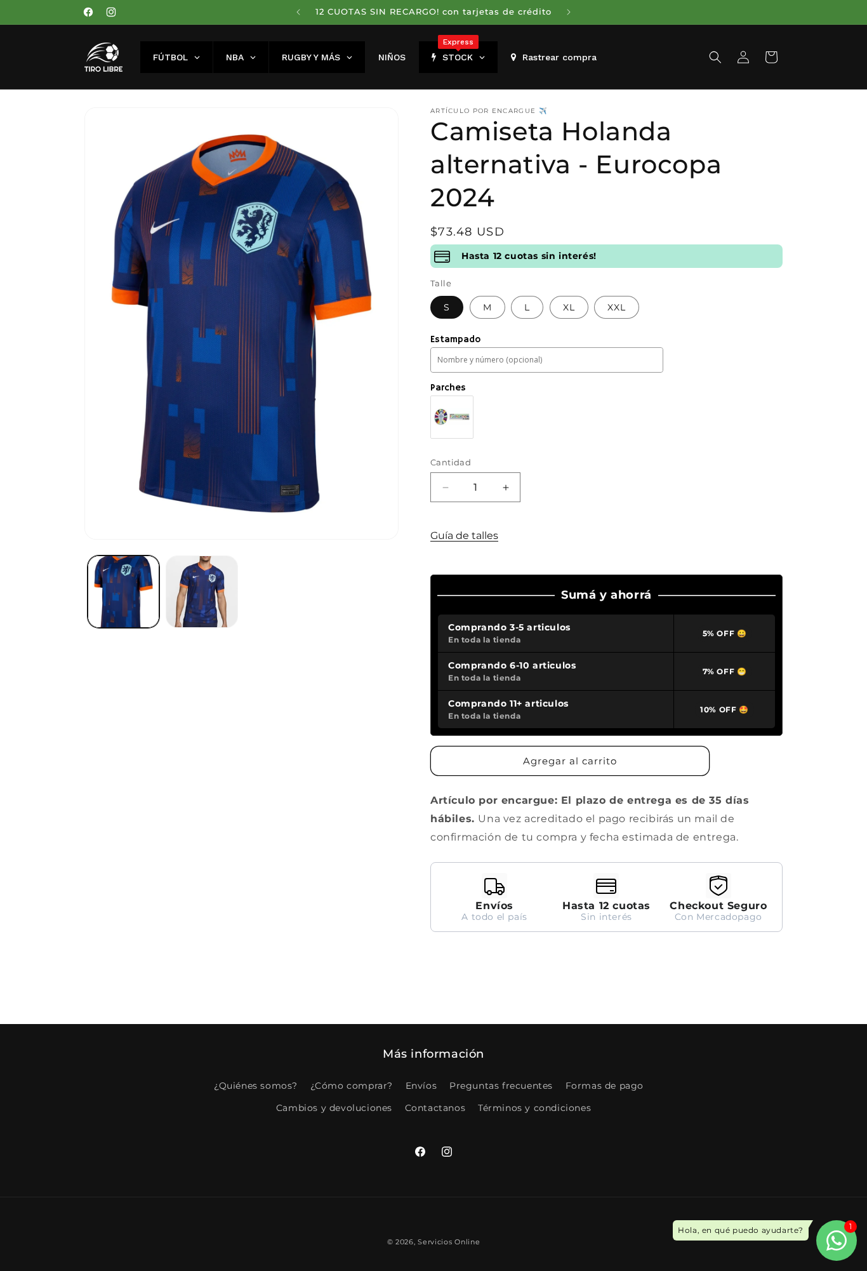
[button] (715, 57)
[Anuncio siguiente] (569, 12)
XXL (616, 307)
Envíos (421, 1085)
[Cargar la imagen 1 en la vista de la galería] (123, 591)
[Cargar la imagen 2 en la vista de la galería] (201, 591)
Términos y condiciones (534, 1107)
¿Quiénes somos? (256, 1085)
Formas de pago (605, 1085)
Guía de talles (464, 535)
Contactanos (435, 1107)
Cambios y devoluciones (334, 1107)
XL (569, 307)
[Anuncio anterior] (298, 12)
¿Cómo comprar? (351, 1085)
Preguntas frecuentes (501, 1085)
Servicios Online (449, 1241)
